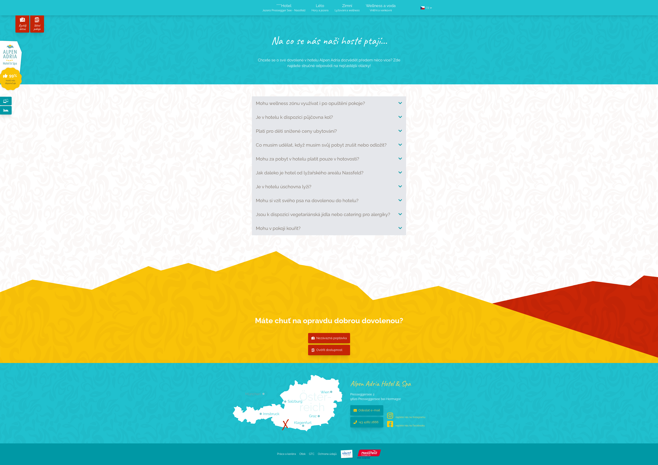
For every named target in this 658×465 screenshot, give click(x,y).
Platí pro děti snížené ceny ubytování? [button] (296, 131)
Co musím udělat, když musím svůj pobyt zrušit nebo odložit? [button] (321, 145)
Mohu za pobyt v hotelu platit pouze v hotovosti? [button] (307, 159)
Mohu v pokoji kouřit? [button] (278, 228)
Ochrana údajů (327, 454)
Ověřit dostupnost (329, 350)
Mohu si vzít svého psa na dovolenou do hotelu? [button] (307, 200)
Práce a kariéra (286, 454)
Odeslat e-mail (369, 410)
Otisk (302, 454)
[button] (426, 7)
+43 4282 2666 (368, 422)
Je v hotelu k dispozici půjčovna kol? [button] (294, 117)
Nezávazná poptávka (331, 338)
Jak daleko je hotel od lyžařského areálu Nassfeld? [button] (309, 172)
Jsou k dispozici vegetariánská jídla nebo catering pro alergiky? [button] (323, 214)
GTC (311, 454)
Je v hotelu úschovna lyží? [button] (283, 186)
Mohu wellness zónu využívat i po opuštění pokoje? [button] (310, 103)
